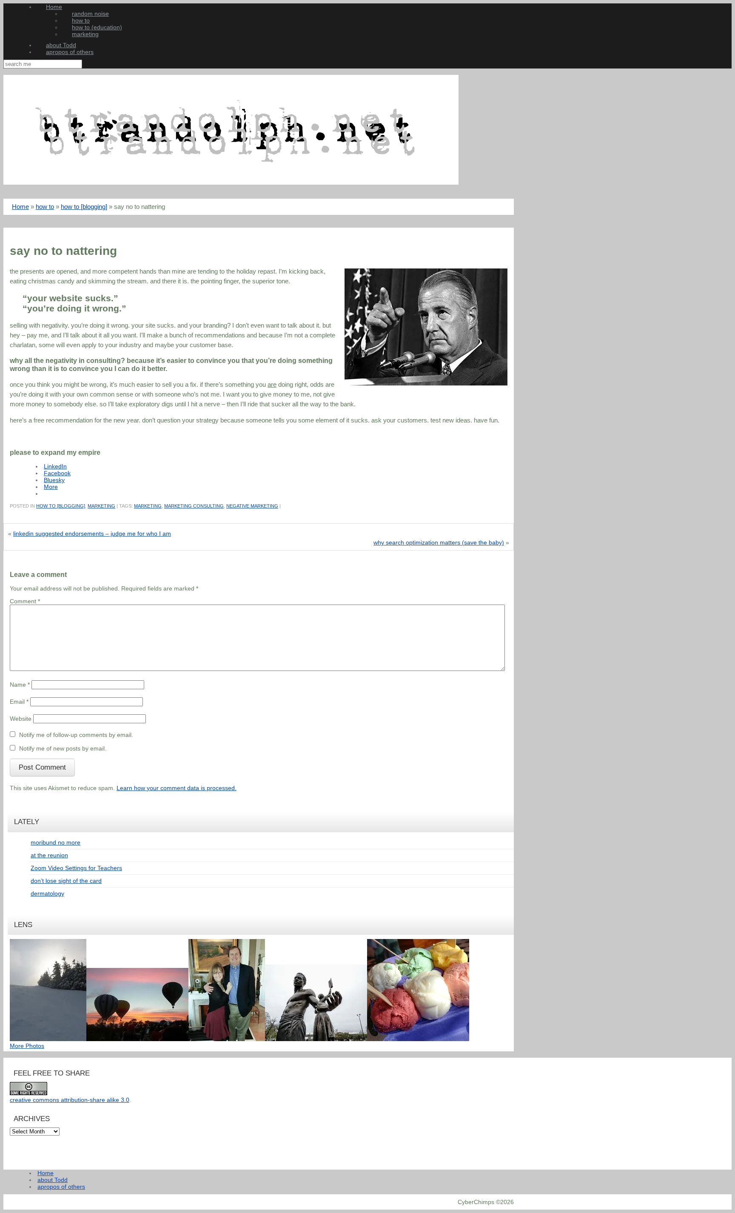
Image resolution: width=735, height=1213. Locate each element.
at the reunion (49, 855)
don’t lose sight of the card (66, 880)
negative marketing (252, 505)
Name (20, 684)
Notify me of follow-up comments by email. (76, 734)
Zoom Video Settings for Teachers (76, 868)
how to (81, 20)
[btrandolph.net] (231, 182)
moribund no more (55, 842)
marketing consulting (194, 505)
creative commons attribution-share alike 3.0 (69, 1099)
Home (54, 6)
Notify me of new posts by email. (62, 748)
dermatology (47, 893)
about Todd (61, 45)
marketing (85, 34)
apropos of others (70, 52)
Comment (25, 601)
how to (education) (97, 27)
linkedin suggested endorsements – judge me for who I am (92, 533)
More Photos (27, 1045)
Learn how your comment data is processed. (176, 788)
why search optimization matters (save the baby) (438, 542)
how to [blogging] (84, 206)
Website (20, 718)
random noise (90, 13)
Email (19, 701)
